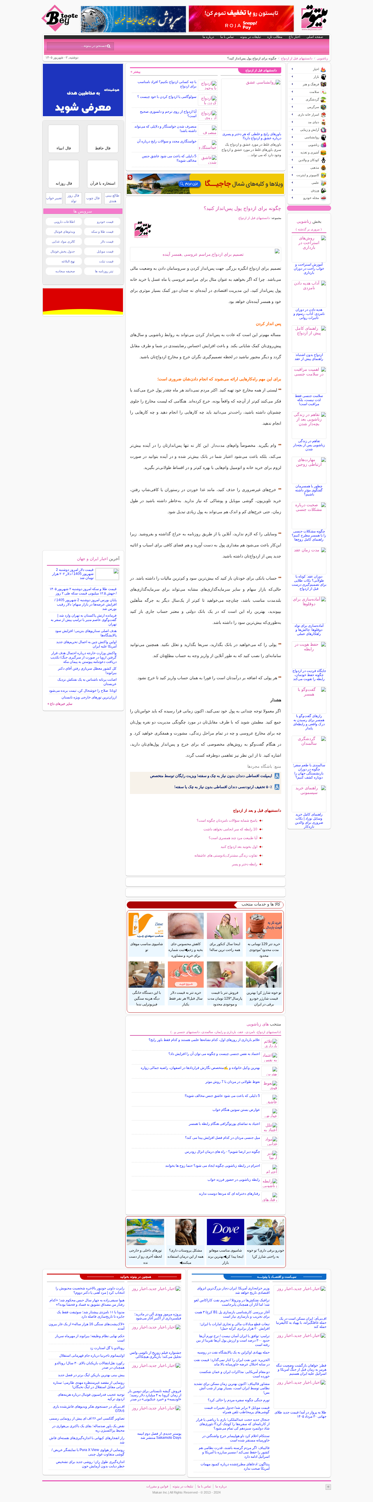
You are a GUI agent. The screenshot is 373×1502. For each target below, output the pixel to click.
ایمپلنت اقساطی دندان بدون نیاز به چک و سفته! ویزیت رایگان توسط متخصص (211, 776)
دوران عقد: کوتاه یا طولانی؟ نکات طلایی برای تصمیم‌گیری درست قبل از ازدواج (309, 582)
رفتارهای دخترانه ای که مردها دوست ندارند (229, 1194)
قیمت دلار (107, 241)
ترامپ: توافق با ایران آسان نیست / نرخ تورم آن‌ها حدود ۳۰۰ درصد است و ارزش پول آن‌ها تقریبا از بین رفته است (233, 1340)
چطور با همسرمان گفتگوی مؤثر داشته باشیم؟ (309, 490)
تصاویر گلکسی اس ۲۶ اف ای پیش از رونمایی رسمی (86, 1418)
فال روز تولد (73, 198)
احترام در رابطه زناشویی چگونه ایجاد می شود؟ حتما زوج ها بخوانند (212, 1166)
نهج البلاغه (68, 261)
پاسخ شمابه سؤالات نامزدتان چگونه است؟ (227, 820)
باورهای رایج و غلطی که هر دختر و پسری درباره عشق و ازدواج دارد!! (251, 136)
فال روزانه (64, 183)
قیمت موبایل (105, 251)
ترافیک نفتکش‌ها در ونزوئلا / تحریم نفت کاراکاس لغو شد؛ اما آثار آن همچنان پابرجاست (232, 1302)
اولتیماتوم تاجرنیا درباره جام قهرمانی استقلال (91, 1355)
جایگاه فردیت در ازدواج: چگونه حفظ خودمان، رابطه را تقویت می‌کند (309, 675)
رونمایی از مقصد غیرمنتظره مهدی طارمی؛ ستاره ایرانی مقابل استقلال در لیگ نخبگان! (88, 1385)
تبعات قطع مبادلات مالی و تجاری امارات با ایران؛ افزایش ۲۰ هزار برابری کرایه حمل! (235, 1326)
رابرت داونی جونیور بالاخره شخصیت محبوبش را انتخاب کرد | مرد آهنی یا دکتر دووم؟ (90, 1290)
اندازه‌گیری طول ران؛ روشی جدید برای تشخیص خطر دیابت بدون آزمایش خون (90, 1464)
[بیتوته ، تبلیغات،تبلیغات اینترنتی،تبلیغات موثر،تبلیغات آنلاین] (83, 114)
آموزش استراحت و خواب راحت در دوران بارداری (309, 268)
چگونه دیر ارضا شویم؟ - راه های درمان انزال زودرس (222, 1152)
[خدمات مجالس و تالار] (83, 313)
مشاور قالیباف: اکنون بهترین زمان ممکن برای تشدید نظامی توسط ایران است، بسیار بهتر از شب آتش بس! (232, 1388)
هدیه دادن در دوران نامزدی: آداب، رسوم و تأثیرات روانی (309, 314)
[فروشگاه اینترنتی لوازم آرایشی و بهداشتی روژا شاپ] (241, 19)
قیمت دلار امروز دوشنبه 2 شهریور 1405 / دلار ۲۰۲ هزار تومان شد (73, 574)
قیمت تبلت (106, 261)
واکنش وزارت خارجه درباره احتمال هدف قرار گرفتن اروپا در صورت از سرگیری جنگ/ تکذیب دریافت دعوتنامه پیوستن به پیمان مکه (83, 657)
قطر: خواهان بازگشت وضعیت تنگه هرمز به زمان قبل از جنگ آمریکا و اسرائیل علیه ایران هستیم (301, 1369)
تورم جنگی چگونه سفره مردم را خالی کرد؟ (239, 1400)
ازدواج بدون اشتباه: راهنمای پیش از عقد (309, 357)
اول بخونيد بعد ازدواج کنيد (239, 847)
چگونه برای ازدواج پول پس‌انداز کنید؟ (242, 208)
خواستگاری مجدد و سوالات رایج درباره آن (166, 141)
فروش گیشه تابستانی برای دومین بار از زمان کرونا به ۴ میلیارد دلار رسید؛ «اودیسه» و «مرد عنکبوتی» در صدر (154, 1395)
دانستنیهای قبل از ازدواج (296, 58)
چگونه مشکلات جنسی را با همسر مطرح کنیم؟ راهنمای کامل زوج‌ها (309, 535)
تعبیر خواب (54, 198)
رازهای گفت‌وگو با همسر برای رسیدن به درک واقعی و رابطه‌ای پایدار (309, 722)
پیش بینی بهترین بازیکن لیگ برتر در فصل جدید (91, 1375)
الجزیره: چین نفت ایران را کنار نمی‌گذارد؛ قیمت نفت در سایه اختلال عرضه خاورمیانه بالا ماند (232, 1362)
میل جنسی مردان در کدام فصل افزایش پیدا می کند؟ (222, 1138)
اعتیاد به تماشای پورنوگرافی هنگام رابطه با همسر (224, 1124)
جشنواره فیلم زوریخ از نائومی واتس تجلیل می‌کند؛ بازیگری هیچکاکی (155, 1355)
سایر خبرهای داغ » (59, 703)
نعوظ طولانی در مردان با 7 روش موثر (232, 1082)
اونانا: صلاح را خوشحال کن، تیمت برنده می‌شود (83, 691)
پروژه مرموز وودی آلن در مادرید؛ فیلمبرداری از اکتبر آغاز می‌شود (157, 1316)
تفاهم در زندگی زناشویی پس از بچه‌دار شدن (309, 445)
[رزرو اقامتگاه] (205, 184)
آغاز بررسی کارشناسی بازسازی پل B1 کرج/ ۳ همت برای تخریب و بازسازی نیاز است (232, 1314)
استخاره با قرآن (102, 183)
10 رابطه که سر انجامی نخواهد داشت (230, 829)
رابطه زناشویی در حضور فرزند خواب (233, 1180)
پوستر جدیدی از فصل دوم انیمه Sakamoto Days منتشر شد (159, 1436)
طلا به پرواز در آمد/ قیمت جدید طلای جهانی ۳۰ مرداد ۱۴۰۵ (300, 1414)
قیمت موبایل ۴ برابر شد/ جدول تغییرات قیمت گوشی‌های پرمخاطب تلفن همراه (237, 1410)
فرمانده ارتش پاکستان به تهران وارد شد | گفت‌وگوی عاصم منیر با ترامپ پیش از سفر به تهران (84, 619)
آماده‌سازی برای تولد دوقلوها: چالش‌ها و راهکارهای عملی (308, 630)
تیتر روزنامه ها (104, 271)
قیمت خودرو (105, 221)
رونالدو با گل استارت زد (107, 1348)
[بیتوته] (60, 30)
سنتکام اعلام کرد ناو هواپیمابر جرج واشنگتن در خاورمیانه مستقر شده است (236, 1438)
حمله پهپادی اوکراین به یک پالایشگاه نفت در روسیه (233, 1352)
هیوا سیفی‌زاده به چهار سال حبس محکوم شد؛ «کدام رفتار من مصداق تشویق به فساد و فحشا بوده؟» (87, 1302)
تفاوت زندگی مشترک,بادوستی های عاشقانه (225, 855)
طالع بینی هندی (112, 198)
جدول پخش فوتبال (62, 251)
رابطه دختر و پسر (244, 864)
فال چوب (93, 198)
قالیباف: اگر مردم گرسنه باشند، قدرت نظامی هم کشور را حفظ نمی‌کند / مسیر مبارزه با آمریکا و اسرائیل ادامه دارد (234, 1452)
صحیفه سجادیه (65, 271)
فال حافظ (102, 148)
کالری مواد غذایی (63, 241)
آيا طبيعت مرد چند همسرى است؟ (233, 838)
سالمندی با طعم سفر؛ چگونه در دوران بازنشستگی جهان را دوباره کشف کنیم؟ (309, 771)
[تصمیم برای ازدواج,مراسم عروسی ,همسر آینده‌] (205, 254)
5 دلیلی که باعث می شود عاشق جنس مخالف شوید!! (222, 1096)
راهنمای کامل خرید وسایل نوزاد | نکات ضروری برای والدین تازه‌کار (309, 820)
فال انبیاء (64, 148)
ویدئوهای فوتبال (64, 231)
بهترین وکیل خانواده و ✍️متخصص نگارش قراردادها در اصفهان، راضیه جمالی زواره (200, 1068)
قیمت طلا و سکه (102, 231)
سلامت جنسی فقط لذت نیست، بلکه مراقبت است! (309, 400)
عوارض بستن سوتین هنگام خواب (236, 1110)
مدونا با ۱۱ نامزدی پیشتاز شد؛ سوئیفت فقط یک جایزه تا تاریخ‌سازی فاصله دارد (90, 1314)
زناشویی (322, 58)
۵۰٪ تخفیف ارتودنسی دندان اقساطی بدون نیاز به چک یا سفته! (223, 787)
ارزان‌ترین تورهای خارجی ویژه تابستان (89, 697)
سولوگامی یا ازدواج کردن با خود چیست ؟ (166, 97)
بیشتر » (135, 71)
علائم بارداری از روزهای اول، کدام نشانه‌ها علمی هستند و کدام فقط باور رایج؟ (204, 1040)
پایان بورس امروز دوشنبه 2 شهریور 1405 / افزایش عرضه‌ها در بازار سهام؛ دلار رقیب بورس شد (85, 604)
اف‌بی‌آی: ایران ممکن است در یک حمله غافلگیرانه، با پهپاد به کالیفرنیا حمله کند (301, 1322)
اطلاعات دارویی (64, 221)
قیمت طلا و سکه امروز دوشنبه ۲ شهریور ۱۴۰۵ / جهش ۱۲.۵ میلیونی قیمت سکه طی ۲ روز (83, 591)
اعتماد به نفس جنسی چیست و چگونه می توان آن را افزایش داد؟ (214, 1054)
